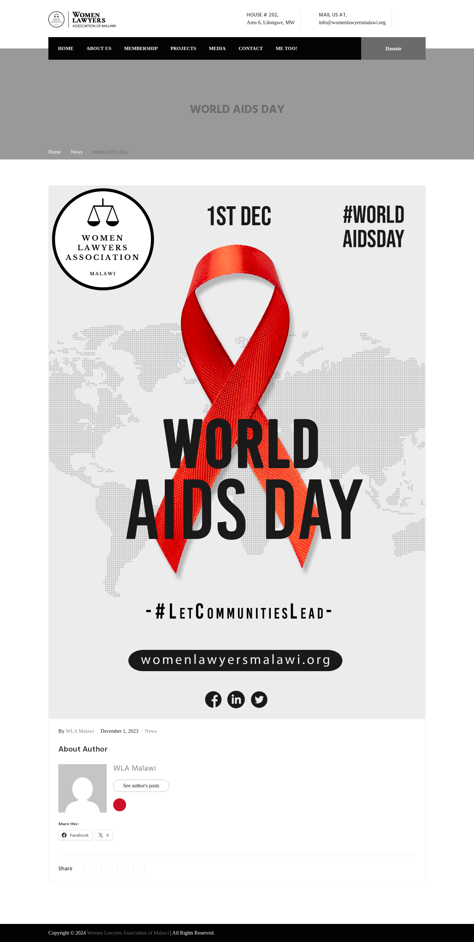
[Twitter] (413, 19)
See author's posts (141, 785)
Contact (251, 48)
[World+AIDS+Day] (106, 868)
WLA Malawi (80, 731)
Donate (393, 48)
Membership (141, 48)
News (151, 731)
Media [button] (217, 48)
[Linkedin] (422, 19)
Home (66, 48)
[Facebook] (404, 19)
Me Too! (286, 48)
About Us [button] (98, 48)
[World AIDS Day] (90, 868)
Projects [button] (183, 48)
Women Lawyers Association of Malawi (128, 933)
